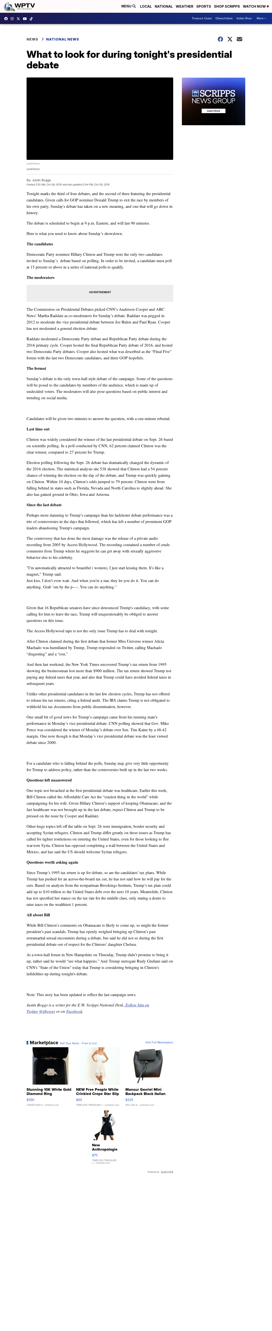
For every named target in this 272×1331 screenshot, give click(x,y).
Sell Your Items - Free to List (78, 1043)
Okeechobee (224, 18)
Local (146, 6)
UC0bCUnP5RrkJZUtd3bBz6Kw (26, 18)
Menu (126, 6)
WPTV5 (7, 18)
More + (261, 18)
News (32, 39)
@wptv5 (32, 18)
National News (62, 39)
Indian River (244, 18)
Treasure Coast (202, 18)
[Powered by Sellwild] (167, 1172)
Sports (203, 6)
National (164, 6)
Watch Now (255, 6)
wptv (13, 18)
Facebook (74, 1011)
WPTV (19, 18)
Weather (184, 6)
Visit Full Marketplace (159, 1042)
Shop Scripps (227, 6)
